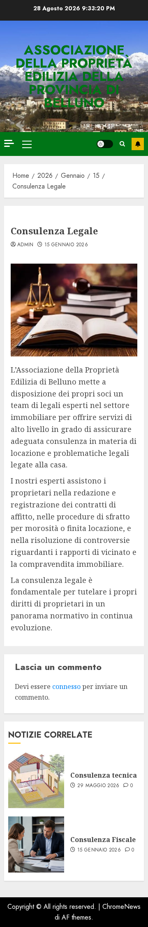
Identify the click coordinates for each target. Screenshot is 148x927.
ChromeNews (121, 906)
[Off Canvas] (9, 143)
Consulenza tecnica (103, 775)
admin (25, 245)
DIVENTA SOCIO (138, 144)
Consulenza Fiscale (103, 839)
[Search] (122, 144)
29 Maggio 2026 (98, 786)
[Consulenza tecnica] (36, 780)
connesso (66, 686)
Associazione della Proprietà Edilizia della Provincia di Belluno (74, 76)
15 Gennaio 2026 (66, 245)
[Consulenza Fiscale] (36, 844)
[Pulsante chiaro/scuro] (105, 144)
